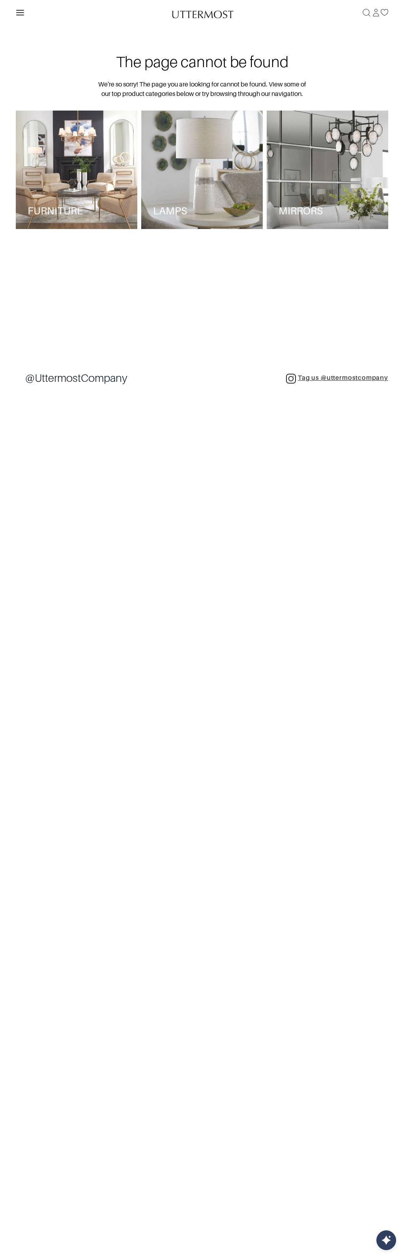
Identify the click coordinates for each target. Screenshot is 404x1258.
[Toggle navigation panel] (20, 13)
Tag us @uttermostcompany (343, 377)
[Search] (366, 13)
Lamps (170, 211)
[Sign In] (376, 13)
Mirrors (301, 211)
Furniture (55, 211)
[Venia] (202, 12)
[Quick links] (386, 1240)
